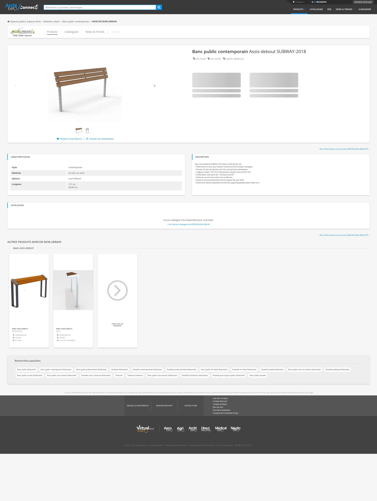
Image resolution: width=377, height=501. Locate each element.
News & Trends (344, 9)
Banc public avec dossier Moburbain (62, 375)
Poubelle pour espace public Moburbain (229, 375)
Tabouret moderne (135, 375)
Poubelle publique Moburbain (337, 369)
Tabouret (119, 375)
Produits (298, 9)
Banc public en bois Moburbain (29, 375)
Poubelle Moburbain (119, 369)
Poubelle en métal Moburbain (244, 369)
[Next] (154, 86)
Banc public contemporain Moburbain (56, 369)
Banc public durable (258, 375)
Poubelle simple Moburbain (272, 369)
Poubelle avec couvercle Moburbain (95, 375)
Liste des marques (220, 398)
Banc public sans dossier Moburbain (162, 375)
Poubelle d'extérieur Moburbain (195, 375)
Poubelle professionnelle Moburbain (181, 369)
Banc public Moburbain (26, 369)
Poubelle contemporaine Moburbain (147, 369)
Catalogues (316, 9)
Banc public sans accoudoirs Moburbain (304, 369)
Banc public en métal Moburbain (214, 369)
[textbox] (100, 7)
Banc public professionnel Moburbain (91, 369)
